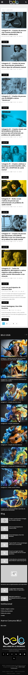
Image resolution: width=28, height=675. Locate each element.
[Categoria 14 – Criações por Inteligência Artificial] (14, 456)
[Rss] (14, 658)
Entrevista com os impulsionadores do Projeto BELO (14, 584)
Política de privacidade (7, 611)
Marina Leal (5, 310)
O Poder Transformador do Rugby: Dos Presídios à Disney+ (17, 519)
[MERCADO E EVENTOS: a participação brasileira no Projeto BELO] (4, 598)
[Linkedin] (16, 654)
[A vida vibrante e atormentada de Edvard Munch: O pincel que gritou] (4, 561)
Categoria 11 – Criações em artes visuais (11, 402)
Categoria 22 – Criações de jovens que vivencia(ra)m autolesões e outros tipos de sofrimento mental (14, 65)
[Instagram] (12, 654)
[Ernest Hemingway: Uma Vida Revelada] (4, 536)
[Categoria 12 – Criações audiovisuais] (14, 413)
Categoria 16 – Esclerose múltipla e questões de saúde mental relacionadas (13, 509)
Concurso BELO (6, 36)
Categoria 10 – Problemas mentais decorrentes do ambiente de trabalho (13, 380)
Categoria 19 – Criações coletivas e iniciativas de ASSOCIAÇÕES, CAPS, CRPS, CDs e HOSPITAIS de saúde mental (14, 167)
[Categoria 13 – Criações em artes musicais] (14, 434)
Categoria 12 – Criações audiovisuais (10, 423)
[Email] (24, 654)
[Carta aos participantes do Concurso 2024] (4, 528)
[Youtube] (20, 654)
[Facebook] (3, 654)
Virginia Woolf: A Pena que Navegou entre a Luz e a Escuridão (18, 543)
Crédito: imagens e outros (7, 609)
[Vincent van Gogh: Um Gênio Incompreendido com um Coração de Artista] (4, 552)
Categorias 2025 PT (6, 13)
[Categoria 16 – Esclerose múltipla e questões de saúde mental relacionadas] (14, 498)
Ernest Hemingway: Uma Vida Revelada (12, 307)
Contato (3, 615)
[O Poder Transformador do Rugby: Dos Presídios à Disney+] (4, 520)
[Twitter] (7, 654)
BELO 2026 (3, 625)
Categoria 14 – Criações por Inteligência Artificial (13, 466)
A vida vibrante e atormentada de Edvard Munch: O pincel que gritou (17, 560)
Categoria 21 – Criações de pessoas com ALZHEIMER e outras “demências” (14, 98)
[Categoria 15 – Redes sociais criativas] (14, 477)
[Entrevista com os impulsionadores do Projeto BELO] (14, 574)
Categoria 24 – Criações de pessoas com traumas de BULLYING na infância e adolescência (14, 32)
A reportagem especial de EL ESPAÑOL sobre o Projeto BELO (16, 589)
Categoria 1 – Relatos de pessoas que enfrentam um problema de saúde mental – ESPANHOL (13, 359)
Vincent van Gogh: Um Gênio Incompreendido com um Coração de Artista (17, 552)
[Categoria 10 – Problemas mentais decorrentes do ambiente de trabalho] (14, 369)
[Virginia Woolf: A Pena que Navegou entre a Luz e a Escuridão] (4, 544)
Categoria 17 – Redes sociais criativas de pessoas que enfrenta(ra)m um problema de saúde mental (12, 202)
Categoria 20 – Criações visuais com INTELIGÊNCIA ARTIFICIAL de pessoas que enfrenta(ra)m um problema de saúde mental (14, 132)
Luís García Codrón (7, 291)
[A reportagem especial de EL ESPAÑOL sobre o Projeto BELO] (4, 590)
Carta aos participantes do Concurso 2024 (11, 288)
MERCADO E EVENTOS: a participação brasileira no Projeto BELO (17, 598)
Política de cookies (6, 613)
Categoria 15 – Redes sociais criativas (10, 487)
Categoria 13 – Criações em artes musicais (11, 445)
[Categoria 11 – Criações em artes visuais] (14, 392)
